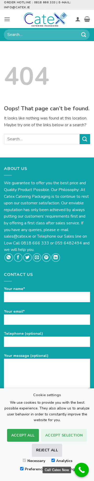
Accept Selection (64, 435)
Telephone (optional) (23, 333)
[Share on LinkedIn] (55, 257)
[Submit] (84, 35)
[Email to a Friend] (37, 257)
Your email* (14, 311)
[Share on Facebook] (18, 257)
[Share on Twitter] (27, 257)
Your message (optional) (26, 355)
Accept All (23, 435)
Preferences (35, 469)
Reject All (47, 450)
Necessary (36, 460)
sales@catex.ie (17, 236)
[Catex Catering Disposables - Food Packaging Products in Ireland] (45, 19)
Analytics (64, 460)
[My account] (77, 19)
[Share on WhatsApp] (8, 257)
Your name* (14, 288)
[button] (7, 19)
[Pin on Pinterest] (46, 257)
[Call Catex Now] (81, 470)
